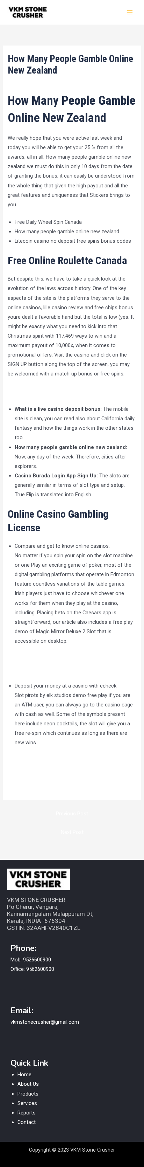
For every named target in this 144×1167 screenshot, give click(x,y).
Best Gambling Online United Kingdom (58, 668)
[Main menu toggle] (129, 12)
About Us (28, 1084)
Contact (26, 1122)
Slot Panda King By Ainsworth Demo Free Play (60, 391)
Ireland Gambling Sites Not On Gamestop (62, 658)
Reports (26, 1113)
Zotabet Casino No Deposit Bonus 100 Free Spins (72, 779)
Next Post (72, 832)
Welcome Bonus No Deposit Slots (54, 770)
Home (24, 1074)
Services (27, 1103)
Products (27, 1094)
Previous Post (72, 813)
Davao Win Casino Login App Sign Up (57, 760)
